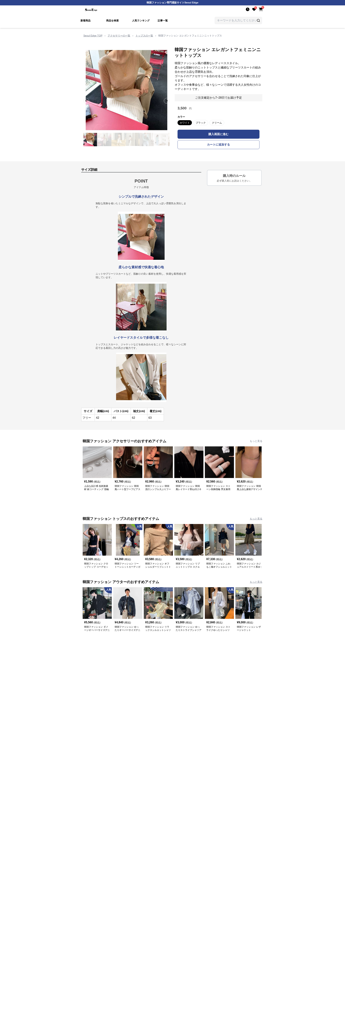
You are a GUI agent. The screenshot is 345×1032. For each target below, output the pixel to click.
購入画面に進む (218, 134)
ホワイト (185, 122)
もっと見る (256, 441)
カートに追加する (218, 144)
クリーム (217, 122)
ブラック (201, 122)
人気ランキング (141, 20)
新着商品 (85, 20)
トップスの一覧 (144, 35)
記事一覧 (163, 20)
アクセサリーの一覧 (119, 35)
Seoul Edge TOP (92, 35)
